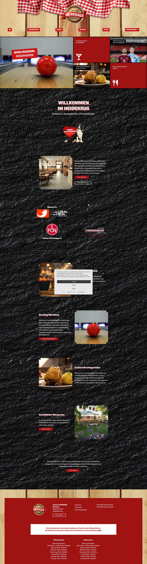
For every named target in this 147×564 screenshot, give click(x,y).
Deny (74, 285)
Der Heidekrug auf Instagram (105, 507)
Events (59, 29)
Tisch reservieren (81, 177)
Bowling (83, 29)
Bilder (106, 29)
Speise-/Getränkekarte (83, 182)
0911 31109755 (59, 515)
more (74, 288)
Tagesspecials (33, 29)
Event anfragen (73, 470)
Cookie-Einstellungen (81, 510)
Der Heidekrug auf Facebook (105, 505)
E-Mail (99, 530)
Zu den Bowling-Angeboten (48, 339)
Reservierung (131, 29)
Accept (74, 281)
